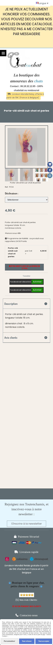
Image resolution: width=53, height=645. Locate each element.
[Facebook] (49, 170)
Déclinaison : (12, 193)
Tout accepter (43, 641)
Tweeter (26, 276)
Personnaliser (9, 641)
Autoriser (37, 281)
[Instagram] (49, 175)
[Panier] (49, 164)
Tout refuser (27, 641)
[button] (44, 174)
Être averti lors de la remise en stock (25, 267)
